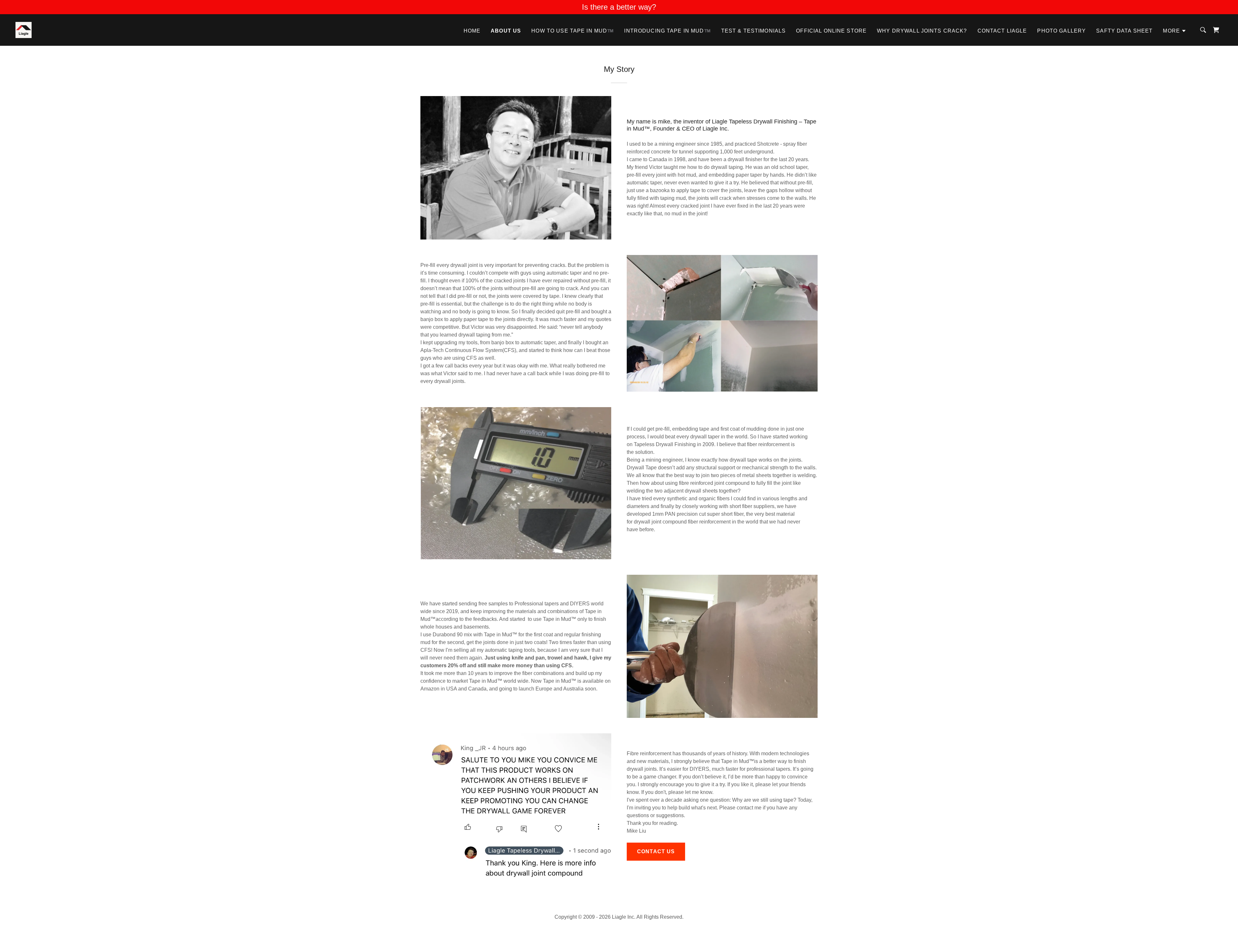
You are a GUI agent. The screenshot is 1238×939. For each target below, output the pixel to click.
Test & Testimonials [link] (753, 31)
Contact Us (656, 851)
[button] (1174, 31)
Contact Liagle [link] (1002, 31)
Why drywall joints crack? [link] (922, 31)
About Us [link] (506, 31)
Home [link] (472, 31)
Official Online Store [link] (831, 31)
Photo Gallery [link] (1061, 31)
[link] (23, 29)
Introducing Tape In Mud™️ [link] (667, 31)
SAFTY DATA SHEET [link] (1124, 31)
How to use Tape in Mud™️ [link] (572, 31)
